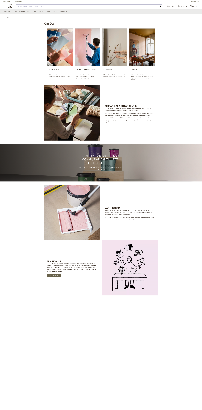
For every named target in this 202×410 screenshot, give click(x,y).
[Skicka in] (160, 6)
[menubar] (35, 11)
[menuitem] (7, 11)
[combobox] (89, 6)
